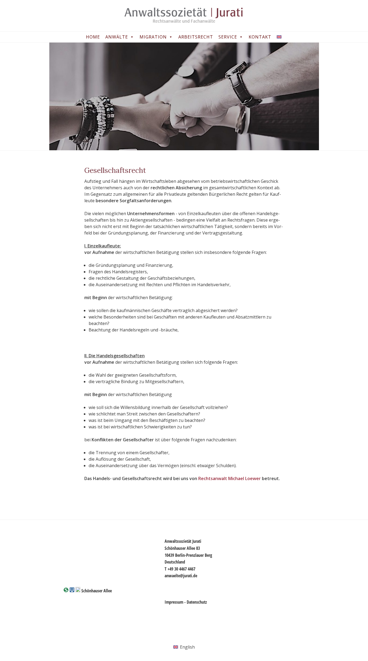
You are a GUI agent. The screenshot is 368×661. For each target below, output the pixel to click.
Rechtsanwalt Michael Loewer (229, 478)
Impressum (174, 602)
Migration (153, 37)
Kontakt (260, 37)
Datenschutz (197, 602)
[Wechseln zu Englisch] (280, 37)
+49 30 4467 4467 (181, 569)
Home (93, 37)
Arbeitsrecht (195, 37)
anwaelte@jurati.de (181, 576)
